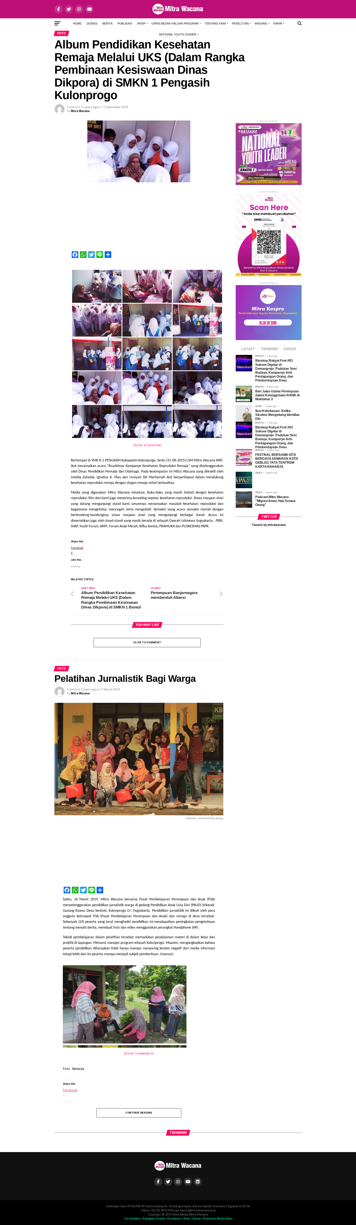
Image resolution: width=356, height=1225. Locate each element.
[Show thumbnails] (139, 1053)
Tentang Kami (215, 23)
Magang (261, 23)
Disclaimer (174, 1218)
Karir (277, 23)
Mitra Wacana (80, 111)
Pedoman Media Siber (218, 1218)
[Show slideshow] (147, 445)
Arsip (141, 23)
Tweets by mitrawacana (269, 525)
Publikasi (124, 23)
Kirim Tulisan (192, 1218)
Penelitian (240, 23)
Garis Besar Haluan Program (175, 23)
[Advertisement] (147, 219)
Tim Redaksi (132, 1218)
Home (77, 23)
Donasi (92, 23)
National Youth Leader (177, 34)
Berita (107, 23)
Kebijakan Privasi (154, 1218)
